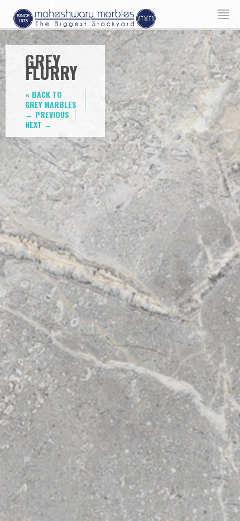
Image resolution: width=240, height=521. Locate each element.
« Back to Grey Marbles (50, 99)
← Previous (47, 114)
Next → (38, 124)
